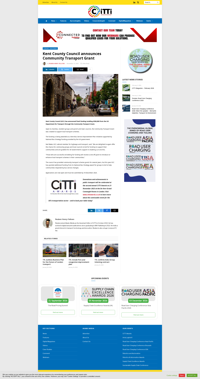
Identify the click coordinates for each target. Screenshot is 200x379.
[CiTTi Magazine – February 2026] (126, 87)
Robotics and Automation (131, 353)
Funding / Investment (50, 48)
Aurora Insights (75, 21)
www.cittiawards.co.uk (91, 194)
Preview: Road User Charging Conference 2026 (142, 99)
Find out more (58, 312)
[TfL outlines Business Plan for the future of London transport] (54, 250)
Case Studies (47, 349)
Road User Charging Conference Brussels (137, 345)
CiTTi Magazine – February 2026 (143, 88)
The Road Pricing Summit (58, 306)
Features (63, 21)
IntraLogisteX (127, 337)
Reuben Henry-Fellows (57, 63)
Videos (86, 21)
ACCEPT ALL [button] (192, 375)
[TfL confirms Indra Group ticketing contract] (106, 250)
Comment (111, 21)
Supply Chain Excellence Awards (134, 361)
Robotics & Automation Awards (133, 357)
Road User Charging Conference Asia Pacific (138, 341)
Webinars (139, 21)
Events (148, 21)
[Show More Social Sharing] (90, 69)
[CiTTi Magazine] (100, 11)
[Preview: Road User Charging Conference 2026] (126, 97)
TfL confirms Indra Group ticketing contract (105, 261)
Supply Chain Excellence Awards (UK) (98, 306)
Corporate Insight (98, 21)
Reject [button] (182, 375)
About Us (54, 2)
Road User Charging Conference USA (135, 349)
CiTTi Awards (127, 333)
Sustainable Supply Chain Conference (135, 365)
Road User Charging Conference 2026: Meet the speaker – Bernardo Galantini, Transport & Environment (144, 111)
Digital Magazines (125, 21)
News (53, 21)
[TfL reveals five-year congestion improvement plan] (80, 250)
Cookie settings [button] (172, 375)
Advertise (45, 2)
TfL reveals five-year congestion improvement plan (79, 262)
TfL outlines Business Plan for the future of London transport (53, 262)
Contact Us (63, 2)
